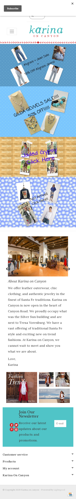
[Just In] (38, 202)
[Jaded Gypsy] (38, 157)
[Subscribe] (64, 430)
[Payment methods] (69, 494)
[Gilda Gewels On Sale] (38, 111)
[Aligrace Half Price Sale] (38, 65)
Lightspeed (59, 489)
